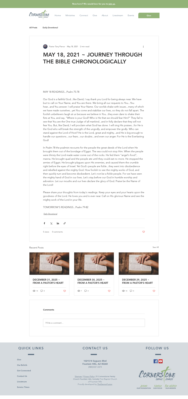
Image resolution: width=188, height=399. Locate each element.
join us (112, 3)
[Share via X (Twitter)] (51, 223)
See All (156, 247)
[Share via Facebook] (44, 223)
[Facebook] (156, 361)
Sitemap (78, 376)
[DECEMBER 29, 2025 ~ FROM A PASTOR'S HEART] (139, 263)
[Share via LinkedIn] (58, 223)
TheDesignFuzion (104, 384)
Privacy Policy (89, 376)
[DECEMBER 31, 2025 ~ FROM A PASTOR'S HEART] (49, 263)
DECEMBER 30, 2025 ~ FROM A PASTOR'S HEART (92, 281)
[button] (130, 15)
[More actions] (143, 46)
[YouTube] (161, 361)
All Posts (33, 27)
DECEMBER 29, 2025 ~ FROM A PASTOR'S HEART (137, 281)
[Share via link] (64, 223)
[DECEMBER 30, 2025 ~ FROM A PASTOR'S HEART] (94, 263)
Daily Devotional (50, 27)
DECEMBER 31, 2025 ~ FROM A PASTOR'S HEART (48, 281)
